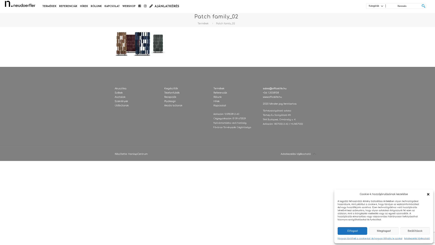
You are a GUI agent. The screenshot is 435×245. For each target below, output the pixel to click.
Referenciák (220, 93)
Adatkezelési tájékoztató (417, 238)
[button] (428, 194)
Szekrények (121, 101)
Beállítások (415, 231)
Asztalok (120, 97)
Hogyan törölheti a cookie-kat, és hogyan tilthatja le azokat (370, 238)
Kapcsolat (219, 105)
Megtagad (384, 231)
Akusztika (120, 88)
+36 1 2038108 (271, 93)
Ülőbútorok (122, 105)
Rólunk (217, 97)
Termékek (203, 23)
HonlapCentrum (138, 154)
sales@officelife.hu (274, 88)
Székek (119, 93)
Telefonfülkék (172, 93)
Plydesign (170, 101)
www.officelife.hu (272, 97)
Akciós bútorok (173, 105)
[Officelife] (20, 5)
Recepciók (170, 97)
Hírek (216, 101)
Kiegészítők (171, 88)
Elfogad (352, 231)
